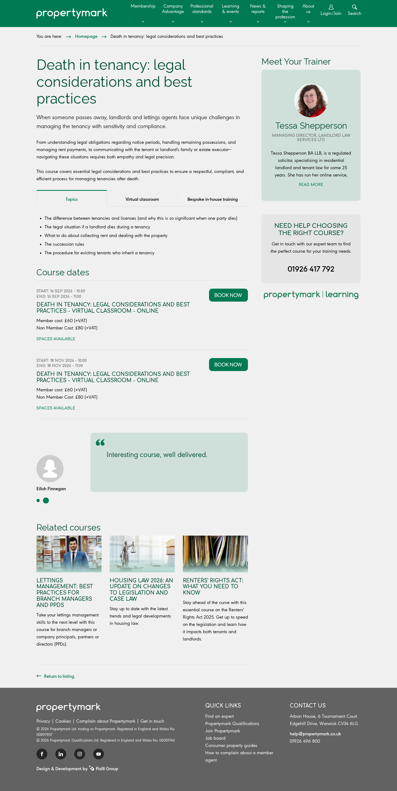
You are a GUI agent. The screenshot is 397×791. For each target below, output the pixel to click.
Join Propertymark (222, 730)
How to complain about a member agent (239, 756)
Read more (311, 185)
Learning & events (230, 8)
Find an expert (219, 716)
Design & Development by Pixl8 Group (77, 768)
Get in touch (152, 721)
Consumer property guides (231, 745)
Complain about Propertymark (105, 721)
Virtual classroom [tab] (142, 199)
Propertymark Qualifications (232, 723)
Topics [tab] (72, 199)
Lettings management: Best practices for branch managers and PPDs (64, 593)
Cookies (63, 721)
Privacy (43, 721)
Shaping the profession (285, 11)
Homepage (86, 36)
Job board (215, 738)
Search (354, 13)
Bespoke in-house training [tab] (212, 199)
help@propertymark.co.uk (315, 733)
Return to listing (59, 676)
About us (308, 8)
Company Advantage (173, 8)
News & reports (258, 8)
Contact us (308, 706)
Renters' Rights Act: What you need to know (213, 587)
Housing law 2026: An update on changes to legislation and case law (141, 590)
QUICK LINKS (223, 706)
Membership (143, 6)
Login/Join (331, 13)
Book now (228, 295)
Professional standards (201, 8)
